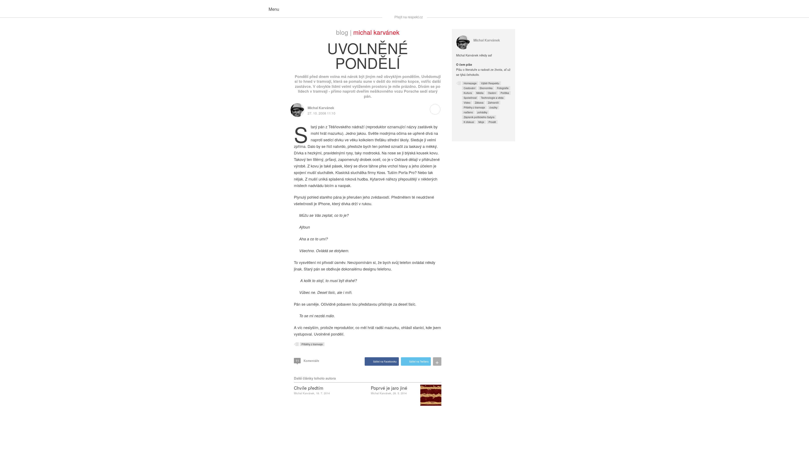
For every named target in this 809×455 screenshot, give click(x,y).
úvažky (493, 107)
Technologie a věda (492, 97)
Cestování (469, 88)
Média (480, 93)
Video (467, 102)
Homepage (470, 83)
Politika (505, 93)
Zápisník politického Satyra (479, 117)
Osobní (492, 93)
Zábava (479, 102)
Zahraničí (493, 102)
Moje (481, 122)
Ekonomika (486, 88)
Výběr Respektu (490, 83)
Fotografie (503, 88)
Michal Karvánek (376, 32)
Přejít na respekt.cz (408, 17)
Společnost (470, 97)
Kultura (468, 93)
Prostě (492, 122)
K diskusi (469, 122)
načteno (468, 112)
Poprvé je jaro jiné (389, 388)
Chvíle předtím (308, 388)
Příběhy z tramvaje (312, 344)
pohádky (482, 112)
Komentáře (307, 360)
